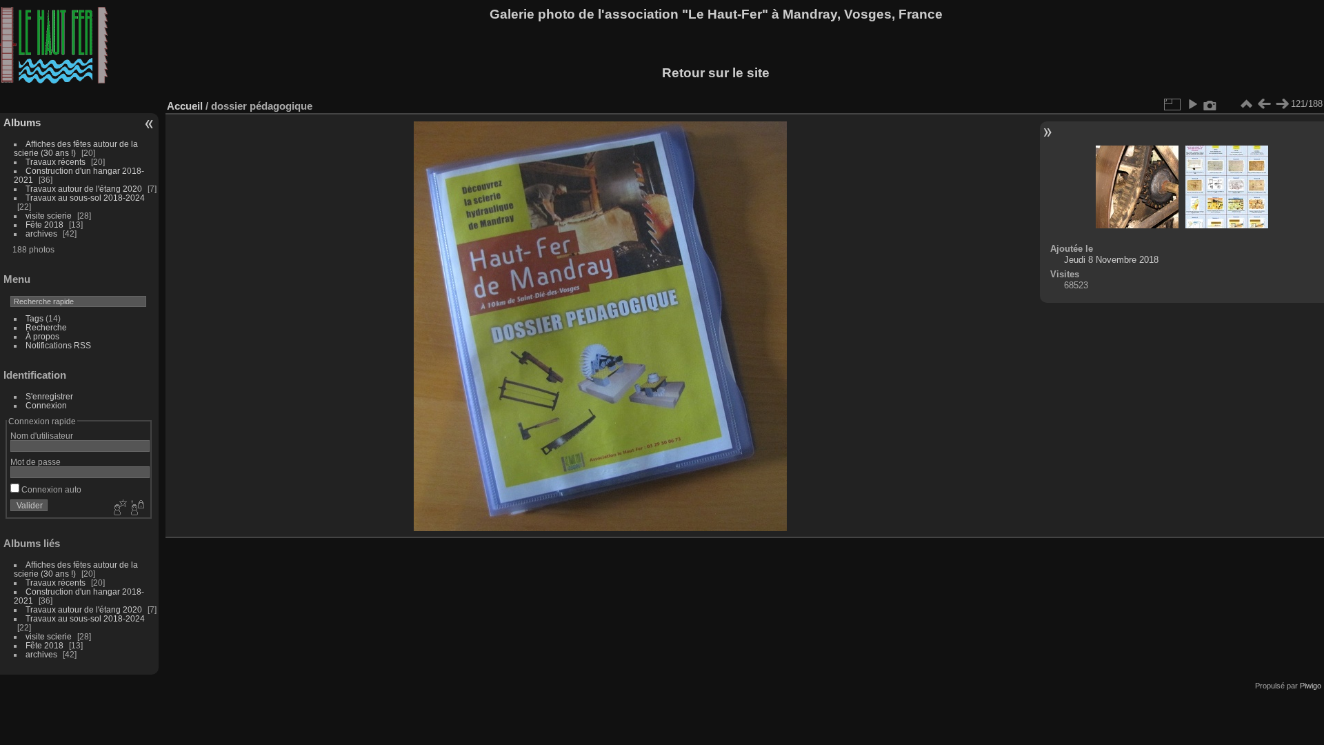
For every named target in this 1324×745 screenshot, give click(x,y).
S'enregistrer (49, 396)
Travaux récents (56, 161)
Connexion (46, 405)
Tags (34, 318)
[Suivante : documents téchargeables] (1282, 104)
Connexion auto (50, 489)
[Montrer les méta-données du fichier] (1210, 104)
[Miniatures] (1246, 104)
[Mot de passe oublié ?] (137, 508)
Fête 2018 (44, 224)
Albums (22, 122)
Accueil (185, 106)
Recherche (46, 327)
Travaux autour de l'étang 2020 (84, 188)
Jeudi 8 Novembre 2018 (1111, 260)
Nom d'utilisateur (41, 435)
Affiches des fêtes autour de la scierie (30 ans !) (76, 148)
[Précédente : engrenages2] (1264, 104)
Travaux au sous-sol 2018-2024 (85, 197)
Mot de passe (35, 461)
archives (41, 233)
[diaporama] (1192, 104)
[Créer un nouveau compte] (119, 508)
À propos (42, 336)
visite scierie (49, 215)
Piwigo (1310, 686)
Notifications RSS (58, 345)
